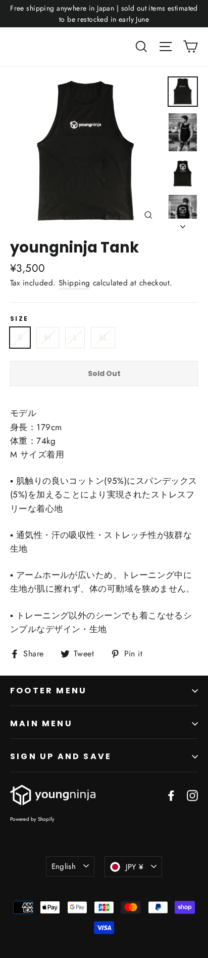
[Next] (183, 224)
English (63, 866)
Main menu (41, 723)
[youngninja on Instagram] (192, 795)
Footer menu (48, 690)
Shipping (74, 282)
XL (103, 337)
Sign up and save (61, 756)
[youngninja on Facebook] (171, 795)
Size (19, 318)
